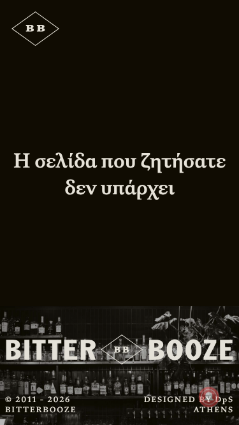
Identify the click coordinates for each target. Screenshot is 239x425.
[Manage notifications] (209, 397)
